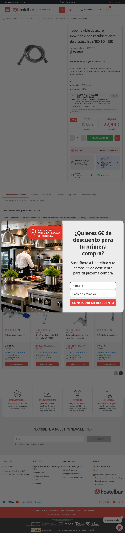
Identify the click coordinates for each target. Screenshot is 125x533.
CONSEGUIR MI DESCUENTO (93, 303)
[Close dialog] (121, 223)
